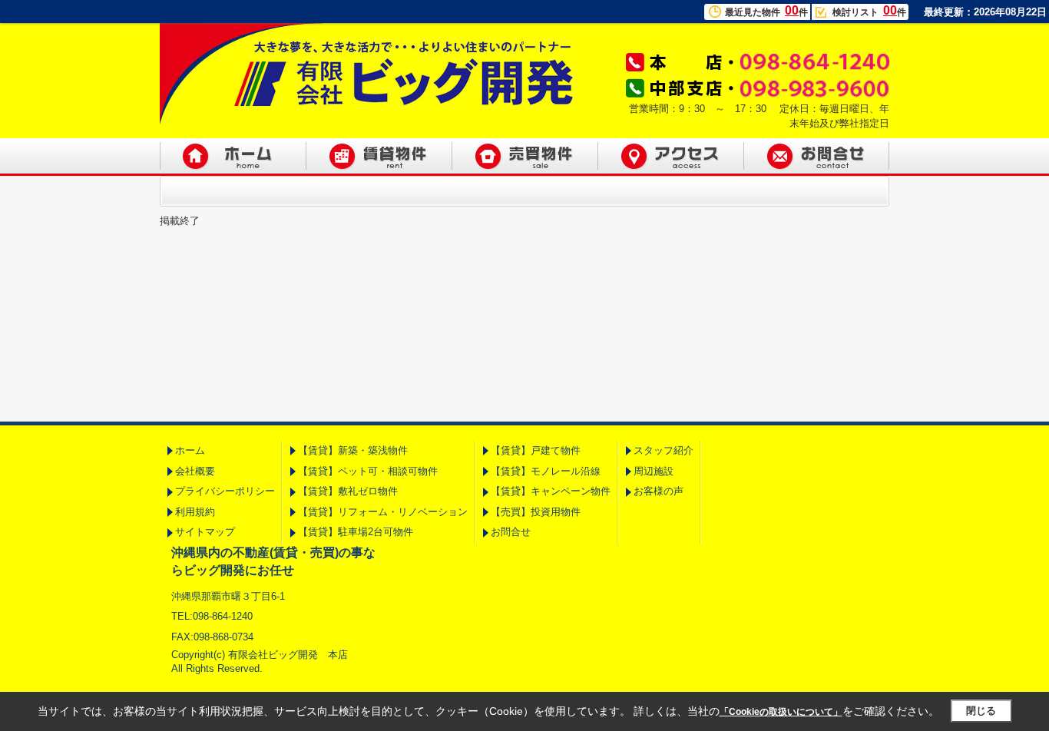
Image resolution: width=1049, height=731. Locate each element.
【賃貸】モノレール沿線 (546, 471)
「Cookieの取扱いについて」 (781, 711)
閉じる (981, 710)
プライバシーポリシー (225, 491)
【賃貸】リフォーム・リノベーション (383, 512)
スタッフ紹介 (663, 450)
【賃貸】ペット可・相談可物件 (368, 471)
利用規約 (195, 512)
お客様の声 (658, 491)
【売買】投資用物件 (536, 512)
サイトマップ (205, 532)
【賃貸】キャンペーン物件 (551, 491)
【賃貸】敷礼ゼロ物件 (348, 491)
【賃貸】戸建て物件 (536, 450)
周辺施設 (653, 471)
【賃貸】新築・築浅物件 (353, 450)
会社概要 (195, 471)
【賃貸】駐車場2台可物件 (355, 532)
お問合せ (511, 532)
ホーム (190, 450)
